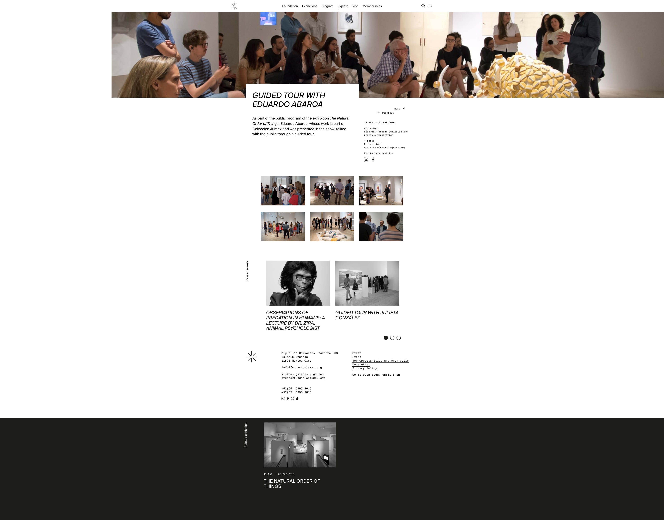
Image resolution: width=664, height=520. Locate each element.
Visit (355, 6)
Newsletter (361, 364)
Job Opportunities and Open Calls (380, 360)
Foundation (290, 6)
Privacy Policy (364, 368)
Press (356, 357)
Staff (356, 353)
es (430, 6)
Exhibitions (309, 6)
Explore (343, 6)
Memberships (372, 6)
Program (327, 6)
